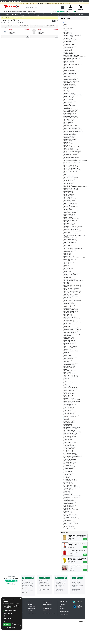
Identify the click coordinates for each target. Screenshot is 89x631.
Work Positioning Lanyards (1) (71, 515)
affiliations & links (32, 613)
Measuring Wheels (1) (69, 303)
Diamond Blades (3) (69, 119)
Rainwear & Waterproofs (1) (70, 356)
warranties (30, 610)
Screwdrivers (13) (68, 402)
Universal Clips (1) (68, 483)
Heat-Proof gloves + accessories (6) (72, 230)
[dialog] (11, 613)
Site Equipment (68, 14)
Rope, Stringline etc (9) (69, 373)
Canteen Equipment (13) (70, 85)
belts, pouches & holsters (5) (71, 523)
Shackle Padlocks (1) (69, 413)
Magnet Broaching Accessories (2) (72, 291)
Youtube (62, 608)
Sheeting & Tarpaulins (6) (70, 416)
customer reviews (47, 604)
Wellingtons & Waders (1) (70, 506)
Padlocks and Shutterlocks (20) (71, 327)
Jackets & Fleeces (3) (69, 262)
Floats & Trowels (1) (69, 195)
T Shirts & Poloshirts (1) (69, 445)
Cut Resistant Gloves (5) (70, 113)
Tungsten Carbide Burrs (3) (70, 479)
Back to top (82, 621)
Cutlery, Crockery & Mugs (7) (71, 114)
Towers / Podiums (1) (69, 468)
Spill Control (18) (68, 437)
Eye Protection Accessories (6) (71, 154)
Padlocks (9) (67, 326)
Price (65, 24)
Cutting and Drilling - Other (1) (71, 117)
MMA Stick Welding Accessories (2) (72, 286)
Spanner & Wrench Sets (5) (70, 433)
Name (65, 25)
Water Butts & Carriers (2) (70, 485)
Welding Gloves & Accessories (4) (72, 497)
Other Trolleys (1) (68, 323)
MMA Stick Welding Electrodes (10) (72, 288)
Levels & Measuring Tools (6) (71, 271)
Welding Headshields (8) (70, 502)
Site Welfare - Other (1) (69, 430)
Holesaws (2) (67, 253)
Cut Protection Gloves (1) (70, 111)
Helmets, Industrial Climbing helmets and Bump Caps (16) (74, 236)
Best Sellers (64, 532)
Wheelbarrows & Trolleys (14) (71, 509)
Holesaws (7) (67, 254)
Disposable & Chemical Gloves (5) (72, 126)
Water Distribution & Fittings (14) (71, 486)
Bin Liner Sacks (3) (68, 67)
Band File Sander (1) (69, 59)
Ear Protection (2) (68, 148)
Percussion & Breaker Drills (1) (71, 332)
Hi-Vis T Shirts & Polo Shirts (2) (71, 242)
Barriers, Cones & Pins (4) (70, 62)
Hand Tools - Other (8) (69, 223)
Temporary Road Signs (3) (70, 454)
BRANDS (81, 14)
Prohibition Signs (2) (69, 349)
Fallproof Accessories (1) (70, 165)
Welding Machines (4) (69, 503)
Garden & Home (22, 14)
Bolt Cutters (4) (67, 76)
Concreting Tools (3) (69, 102)
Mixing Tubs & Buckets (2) (70, 317)
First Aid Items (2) (68, 183)
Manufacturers (9, 17)
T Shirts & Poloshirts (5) (70, 447)
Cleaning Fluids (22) (69, 96)
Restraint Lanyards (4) (69, 366)
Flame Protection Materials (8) (71, 189)
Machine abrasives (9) (69, 289)
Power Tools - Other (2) (70, 347)
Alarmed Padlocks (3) (69, 53)
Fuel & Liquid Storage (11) (70, 198)
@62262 (11, 29)
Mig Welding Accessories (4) (71, 311)
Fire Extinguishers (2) (69, 180)
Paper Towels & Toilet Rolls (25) (71, 330)
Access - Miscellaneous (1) (70, 45)
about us (30, 602)
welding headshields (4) (70, 527)
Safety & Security (60, 14)
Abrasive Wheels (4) (69, 41)
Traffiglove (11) (67, 469)
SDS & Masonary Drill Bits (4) (71, 376)
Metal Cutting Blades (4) (70, 305)
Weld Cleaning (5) (68, 491)
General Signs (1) (68, 207)
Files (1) (66, 172)
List (57, 20)
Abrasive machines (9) (69, 42)
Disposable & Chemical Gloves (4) (72, 128)
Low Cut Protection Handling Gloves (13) (73, 280)
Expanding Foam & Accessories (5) (72, 151)
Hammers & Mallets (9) (69, 215)
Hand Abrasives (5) (68, 217)
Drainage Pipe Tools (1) (69, 136)
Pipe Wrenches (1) (68, 335)
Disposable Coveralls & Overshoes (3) (73, 129)
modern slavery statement (49, 613)
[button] (12, 627)
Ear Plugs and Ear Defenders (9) (71, 146)
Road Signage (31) (68, 372)
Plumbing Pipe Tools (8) (69, 341)
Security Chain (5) (68, 408)
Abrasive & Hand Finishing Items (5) (72, 35)
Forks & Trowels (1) (68, 197)
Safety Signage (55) (69, 390)
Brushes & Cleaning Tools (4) (71, 78)
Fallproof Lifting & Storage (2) (71, 166)
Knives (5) (66, 265)
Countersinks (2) (68, 107)
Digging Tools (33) (68, 122)
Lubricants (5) (67, 283)
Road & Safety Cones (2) (70, 370)
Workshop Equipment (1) (70, 517)
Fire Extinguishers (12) (69, 178)
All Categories (23, 17)
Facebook (62, 604)
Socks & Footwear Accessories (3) (72, 431)
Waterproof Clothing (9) (69, 489)
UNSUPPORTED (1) (68, 482)
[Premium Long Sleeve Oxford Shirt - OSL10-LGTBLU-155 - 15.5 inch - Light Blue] (5, 31)
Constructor (11, 30)
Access (7, 14)
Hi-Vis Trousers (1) (68, 243)
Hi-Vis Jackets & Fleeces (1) (70, 240)
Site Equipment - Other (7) (70, 428)
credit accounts (31, 606)
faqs (44, 606)
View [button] (85, 539)
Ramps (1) (66, 361)
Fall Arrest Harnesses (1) (70, 158)
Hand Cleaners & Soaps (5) (70, 220)
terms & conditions (47, 608)
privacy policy (46, 610)
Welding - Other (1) (68, 492)
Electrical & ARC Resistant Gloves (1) (72, 149)
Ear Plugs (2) (67, 145)
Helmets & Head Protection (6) (71, 233)
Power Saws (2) (68, 344)
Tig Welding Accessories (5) (70, 460)
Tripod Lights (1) (68, 471)
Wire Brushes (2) (68, 512)
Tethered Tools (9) (68, 457)
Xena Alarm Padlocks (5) (70, 521)
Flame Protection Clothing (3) (71, 188)
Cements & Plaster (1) (69, 87)
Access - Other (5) (68, 47)
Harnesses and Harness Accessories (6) (73, 226)
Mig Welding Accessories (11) (71, 309)
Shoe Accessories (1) (69, 421)
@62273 (40, 29)
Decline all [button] (16, 624)
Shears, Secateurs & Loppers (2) (72, 414)
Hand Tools (29, 14)
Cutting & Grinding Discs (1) (70, 116)
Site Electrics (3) (68, 425)
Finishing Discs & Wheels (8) (71, 177)
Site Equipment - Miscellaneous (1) (72, 427)
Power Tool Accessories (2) (70, 346)
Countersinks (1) (68, 108)
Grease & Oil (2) (68, 209)
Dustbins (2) (67, 142)
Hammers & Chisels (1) (69, 214)
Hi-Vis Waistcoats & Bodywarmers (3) (73, 248)
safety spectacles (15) (69, 526)
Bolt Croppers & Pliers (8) (70, 73)
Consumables (14, 14)
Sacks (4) (66, 379)
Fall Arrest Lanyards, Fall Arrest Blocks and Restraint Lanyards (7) (73, 163)
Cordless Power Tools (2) (70, 105)
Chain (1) (66, 88)
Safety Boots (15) (68, 382)
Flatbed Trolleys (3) (68, 191)
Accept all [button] (7, 624)
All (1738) (66, 30)
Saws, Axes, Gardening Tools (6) (72, 401)
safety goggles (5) (68, 524)
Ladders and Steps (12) (69, 268)
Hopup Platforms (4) (69, 256)
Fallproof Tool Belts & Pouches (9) (72, 169)
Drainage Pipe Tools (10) (70, 134)
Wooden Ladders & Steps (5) (71, 514)
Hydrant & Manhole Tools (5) (71, 259)
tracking (81, 1)
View (27, 36)
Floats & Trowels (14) (69, 194)
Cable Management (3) (69, 82)
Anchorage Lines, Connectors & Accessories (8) (75, 56)
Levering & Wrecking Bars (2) (71, 274)
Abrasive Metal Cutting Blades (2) (72, 39)
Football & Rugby (64, 614)
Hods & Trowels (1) (68, 251)
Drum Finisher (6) (68, 140)
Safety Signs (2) (68, 392)
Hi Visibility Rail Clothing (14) (71, 237)
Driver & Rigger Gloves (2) (70, 139)
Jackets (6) (67, 260)
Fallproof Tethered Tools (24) (71, 168)
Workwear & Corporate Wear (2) (71, 518)
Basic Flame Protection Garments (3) (72, 64)
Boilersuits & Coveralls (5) (70, 70)
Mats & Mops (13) (68, 301)
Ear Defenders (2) (68, 143)
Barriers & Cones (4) (69, 61)
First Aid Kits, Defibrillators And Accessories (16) (75, 186)
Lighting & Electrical (36, 14)
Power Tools (44, 14)
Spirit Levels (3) (68, 439)
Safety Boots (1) (68, 384)
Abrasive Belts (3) (68, 36)
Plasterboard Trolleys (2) (70, 337)
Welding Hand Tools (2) (69, 500)
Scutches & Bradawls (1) (70, 404)
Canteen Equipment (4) (69, 84)
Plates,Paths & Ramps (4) (70, 340)
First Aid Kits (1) (68, 185)
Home (3, 17)
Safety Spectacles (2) (69, 393)
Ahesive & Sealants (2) (69, 52)
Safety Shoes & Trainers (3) (70, 387)
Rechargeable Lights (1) (69, 364)
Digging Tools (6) (68, 123)
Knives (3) (66, 263)
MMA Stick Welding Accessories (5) (72, 285)
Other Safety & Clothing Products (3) (72, 321)
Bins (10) (66, 68)
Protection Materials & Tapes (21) (72, 350)
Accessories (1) (68, 50)
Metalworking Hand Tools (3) (71, 308)
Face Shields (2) (68, 155)
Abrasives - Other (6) (69, 44)
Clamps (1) (66, 90)
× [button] (20, 598)
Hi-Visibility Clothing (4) (69, 250)
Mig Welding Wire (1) (69, 314)
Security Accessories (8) (70, 407)
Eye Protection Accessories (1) (71, 152)
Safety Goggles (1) (68, 385)
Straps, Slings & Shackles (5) (71, 442)
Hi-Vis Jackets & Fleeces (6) (71, 239)
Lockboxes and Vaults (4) (70, 279)
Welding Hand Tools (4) (69, 498)
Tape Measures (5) (68, 450)
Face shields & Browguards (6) (71, 157)
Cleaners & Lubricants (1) (70, 93)
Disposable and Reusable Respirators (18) (74, 131)
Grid (54, 20)
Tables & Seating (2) (69, 448)
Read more (12, 607)
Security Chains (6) (68, 410)
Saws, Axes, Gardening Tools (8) (72, 399)
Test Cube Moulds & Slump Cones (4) (73, 456)
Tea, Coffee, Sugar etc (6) (70, 453)
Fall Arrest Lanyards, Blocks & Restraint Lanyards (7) (75, 161)
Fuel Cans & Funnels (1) (69, 200)
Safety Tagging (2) (68, 395)
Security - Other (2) (68, 405)
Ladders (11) (67, 266)
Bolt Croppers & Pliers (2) (70, 74)
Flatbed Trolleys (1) (68, 192)
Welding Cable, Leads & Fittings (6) (72, 495)
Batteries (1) (67, 65)
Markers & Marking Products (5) (71, 298)
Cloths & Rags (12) (68, 99)
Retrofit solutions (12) (69, 367)
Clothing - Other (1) (68, 97)
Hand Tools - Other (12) (70, 221)
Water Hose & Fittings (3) (70, 488)
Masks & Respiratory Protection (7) (72, 300)
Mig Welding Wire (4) (69, 312)
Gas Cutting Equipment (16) (70, 203)
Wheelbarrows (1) (68, 508)
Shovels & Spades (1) (69, 422)
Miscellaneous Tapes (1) (70, 315)
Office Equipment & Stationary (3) (72, 318)
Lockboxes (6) (67, 277)
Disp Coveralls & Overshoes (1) (71, 125)
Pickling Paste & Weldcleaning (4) (72, 334)
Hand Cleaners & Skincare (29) (71, 218)
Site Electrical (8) (68, 424)
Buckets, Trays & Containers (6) (71, 81)
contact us (30, 604)
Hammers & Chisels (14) (70, 212)
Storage (75, 14)
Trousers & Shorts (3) (69, 474)
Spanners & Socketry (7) (70, 436)
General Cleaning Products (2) (71, 206)
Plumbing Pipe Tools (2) (69, 343)
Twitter (61, 606)
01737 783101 (8, 1)
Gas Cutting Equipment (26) (70, 204)
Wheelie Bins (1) (68, 511)
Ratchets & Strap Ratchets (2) (71, 363)
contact (76, 1)
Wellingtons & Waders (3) (70, 505)
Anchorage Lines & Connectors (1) (72, 55)
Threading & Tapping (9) (70, 459)
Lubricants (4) (67, 282)
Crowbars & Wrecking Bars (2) (71, 110)
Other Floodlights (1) (69, 320)
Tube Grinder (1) (68, 477)
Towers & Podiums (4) (69, 466)
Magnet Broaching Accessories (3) (72, 292)
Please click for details (43, 3)
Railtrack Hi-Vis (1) (68, 355)
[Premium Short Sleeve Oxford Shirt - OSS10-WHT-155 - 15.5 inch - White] (34, 31)
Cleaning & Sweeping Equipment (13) (72, 94)
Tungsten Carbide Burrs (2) (70, 480)
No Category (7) (68, 32)
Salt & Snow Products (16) (70, 398)
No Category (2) (68, 33)
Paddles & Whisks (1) (69, 324)
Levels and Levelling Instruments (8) (72, 272)
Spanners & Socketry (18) (70, 434)
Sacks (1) (66, 378)
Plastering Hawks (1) (69, 338)
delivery (85, 1)
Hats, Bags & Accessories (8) (71, 227)
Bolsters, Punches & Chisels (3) (71, 71)
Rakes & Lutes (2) (68, 358)
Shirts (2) (66, 418)
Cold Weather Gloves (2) (70, 100)
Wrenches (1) (67, 520)
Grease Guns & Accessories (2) (71, 211)
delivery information (47, 602)
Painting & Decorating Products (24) (72, 329)
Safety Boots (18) (68, 381)
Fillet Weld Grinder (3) (69, 175)
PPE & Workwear (52, 14)
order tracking (31, 608)
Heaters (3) (67, 232)
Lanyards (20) (67, 269)
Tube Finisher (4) (68, 476)
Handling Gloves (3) (69, 224)
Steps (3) (66, 440)
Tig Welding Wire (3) (69, 463)
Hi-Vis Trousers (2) (68, 245)
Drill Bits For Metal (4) (69, 137)
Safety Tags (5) (68, 396)
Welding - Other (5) (68, 494)
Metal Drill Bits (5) (68, 306)
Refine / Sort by (65, 18)
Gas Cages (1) (67, 201)
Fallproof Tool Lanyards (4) (70, 171)
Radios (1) (66, 352)
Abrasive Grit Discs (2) (69, 38)
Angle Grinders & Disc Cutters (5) (72, 58)
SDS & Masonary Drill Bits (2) (71, 375)
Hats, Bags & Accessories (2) (71, 229)
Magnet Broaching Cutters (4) (71, 294)
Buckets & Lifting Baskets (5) (71, 79)
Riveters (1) (67, 369)
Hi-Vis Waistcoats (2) (69, 246)
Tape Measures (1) (68, 451)
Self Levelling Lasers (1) (69, 411)
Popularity (66, 22)
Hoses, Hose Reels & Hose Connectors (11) (74, 257)
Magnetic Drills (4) (68, 297)
